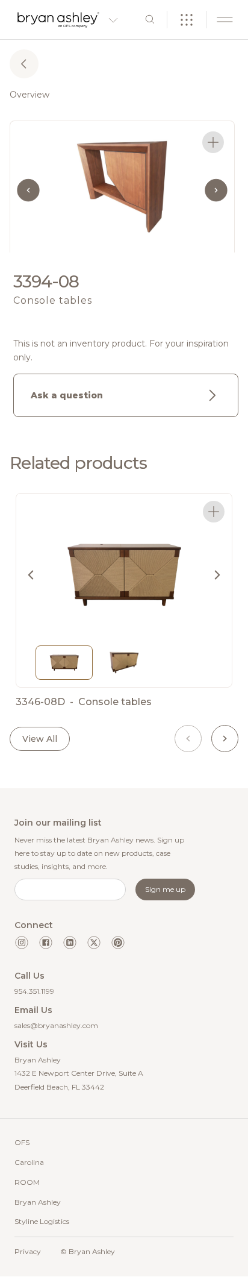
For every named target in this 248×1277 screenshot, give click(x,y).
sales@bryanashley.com (56, 1025)
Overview (29, 94)
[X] (94, 942)
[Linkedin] (70, 942)
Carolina (29, 1162)
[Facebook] (46, 942)
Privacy (27, 1251)
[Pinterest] (118, 942)
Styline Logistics (41, 1221)
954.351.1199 (34, 991)
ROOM (27, 1182)
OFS (21, 1142)
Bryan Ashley (37, 1201)
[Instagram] (21, 942)
